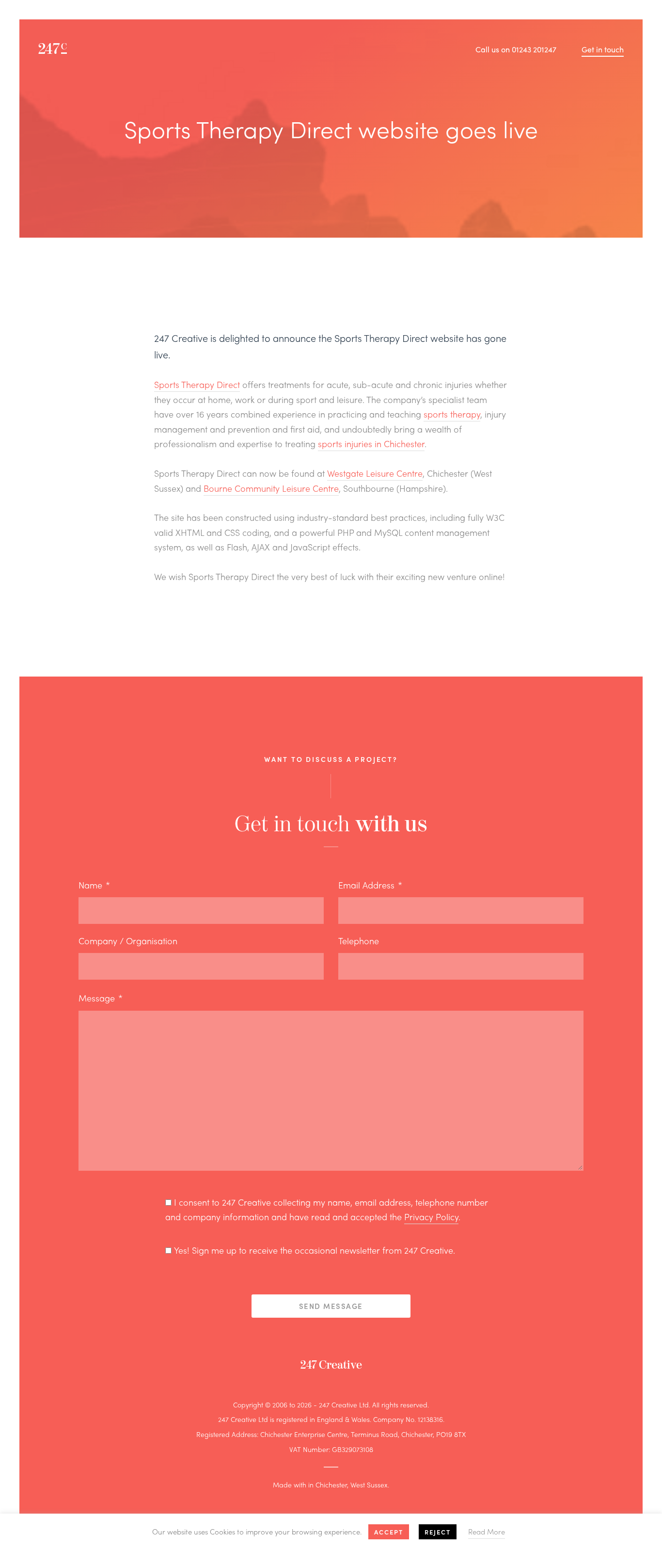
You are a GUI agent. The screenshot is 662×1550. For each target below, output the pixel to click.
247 (52, 49)
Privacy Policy (431, 1217)
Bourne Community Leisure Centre (271, 488)
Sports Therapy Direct (197, 384)
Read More (486, 1531)
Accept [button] (388, 1531)
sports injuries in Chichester (371, 443)
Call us (515, 49)
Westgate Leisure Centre (375, 473)
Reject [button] (438, 1531)
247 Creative (331, 1365)
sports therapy (452, 414)
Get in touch (603, 49)
